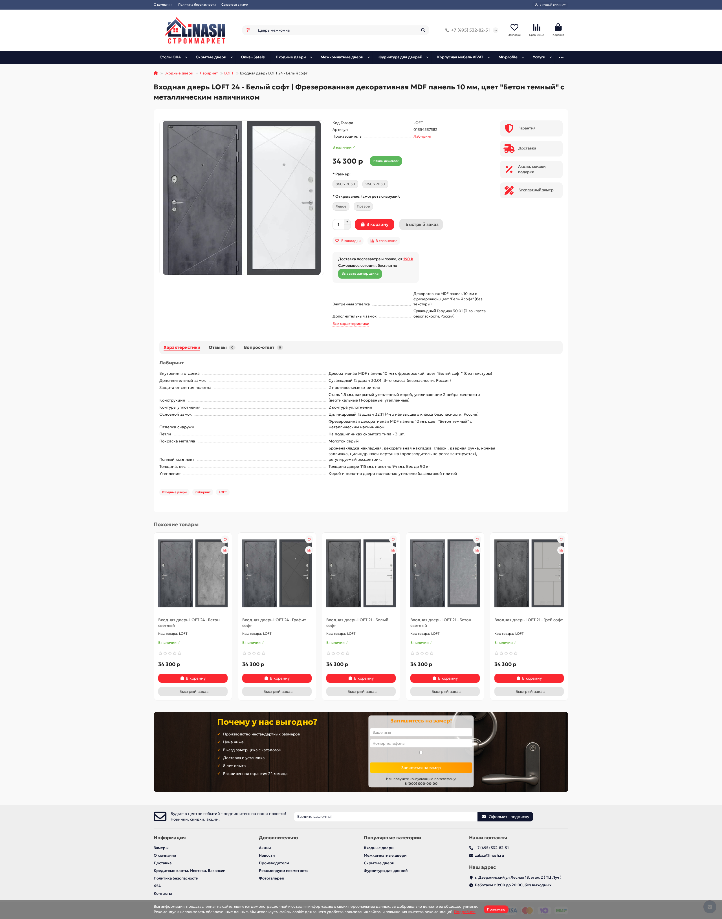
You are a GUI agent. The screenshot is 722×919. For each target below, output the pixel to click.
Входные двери (291, 57)
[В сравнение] (225, 550)
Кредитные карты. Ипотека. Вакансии (189, 870)
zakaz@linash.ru (489, 855)
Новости (267, 855)
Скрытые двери (211, 57)
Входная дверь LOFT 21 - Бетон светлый (440, 622)
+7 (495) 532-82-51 (470, 30)
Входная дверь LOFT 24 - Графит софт (274, 622)
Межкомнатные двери (342, 57)
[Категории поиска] (248, 30)
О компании (163, 4)
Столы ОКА (170, 57)
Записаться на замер (421, 767)
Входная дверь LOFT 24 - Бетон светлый (189, 622)
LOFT (229, 73)
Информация (170, 838)
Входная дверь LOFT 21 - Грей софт (528, 619)
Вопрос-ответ (262, 347)
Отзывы (221, 347)
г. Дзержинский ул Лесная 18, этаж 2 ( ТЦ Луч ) (518, 877)
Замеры (161, 847)
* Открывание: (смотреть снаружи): (366, 196)
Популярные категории (392, 838)
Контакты (163, 893)
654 (157, 885)
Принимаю (496, 909)
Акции (265, 847)
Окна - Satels (253, 57)
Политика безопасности (197, 4)
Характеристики (182, 347)
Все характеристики (351, 323)
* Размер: (342, 174)
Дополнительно (278, 838)
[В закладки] (225, 539)
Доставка (162, 863)
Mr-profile (508, 57)
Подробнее (465, 911)
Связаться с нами (234, 4)
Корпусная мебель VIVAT (460, 57)
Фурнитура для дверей (400, 57)
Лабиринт (209, 73)
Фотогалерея (271, 878)
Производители (274, 863)
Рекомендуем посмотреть (283, 870)
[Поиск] (423, 30)
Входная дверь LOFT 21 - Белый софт (357, 622)
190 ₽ (408, 259)
